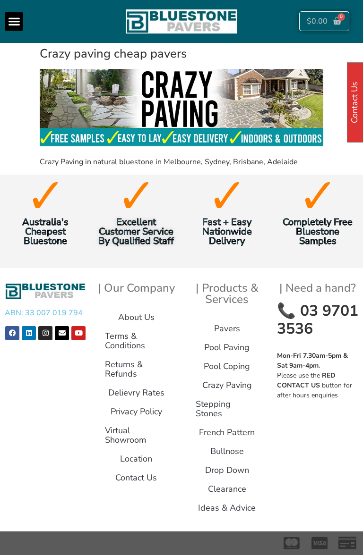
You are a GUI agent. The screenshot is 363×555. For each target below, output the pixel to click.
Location (136, 458)
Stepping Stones (213, 408)
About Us (136, 317)
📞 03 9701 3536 (317, 320)
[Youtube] (78, 333)
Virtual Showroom (125, 435)
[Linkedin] (29, 333)
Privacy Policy (136, 411)
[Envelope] (62, 333)
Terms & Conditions (125, 340)
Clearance (227, 489)
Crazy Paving (227, 385)
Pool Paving (227, 347)
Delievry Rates (136, 392)
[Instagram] (45, 333)
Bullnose (227, 451)
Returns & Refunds (124, 369)
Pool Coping (227, 366)
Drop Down (227, 470)
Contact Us (136, 477)
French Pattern (227, 432)
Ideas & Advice (227, 507)
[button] (14, 21)
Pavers (227, 328)
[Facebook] (12, 333)
